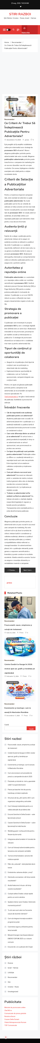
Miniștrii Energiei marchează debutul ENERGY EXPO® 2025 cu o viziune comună (20, 938)
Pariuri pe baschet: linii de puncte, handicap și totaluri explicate (19, 791)
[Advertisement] (20, 73)
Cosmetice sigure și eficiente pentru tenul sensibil (20, 928)
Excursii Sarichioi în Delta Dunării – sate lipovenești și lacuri (21, 816)
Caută (6, 725)
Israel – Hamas (13, 968)
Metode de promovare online (14, 1007)
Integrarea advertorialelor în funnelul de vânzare (21, 841)
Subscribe (26, 33)
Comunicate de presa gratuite (15, 1013)
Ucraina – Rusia (13, 987)
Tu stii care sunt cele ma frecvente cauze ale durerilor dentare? (20, 912)
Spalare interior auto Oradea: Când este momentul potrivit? (21, 903)
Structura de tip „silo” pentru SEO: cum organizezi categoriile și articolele (21, 799)
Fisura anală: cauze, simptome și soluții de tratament (21, 746)
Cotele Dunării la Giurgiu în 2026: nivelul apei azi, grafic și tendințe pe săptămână (19, 668)
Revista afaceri (9, 1016)
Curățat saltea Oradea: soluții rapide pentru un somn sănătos (20, 895)
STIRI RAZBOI (20, 14)
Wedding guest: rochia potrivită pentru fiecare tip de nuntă (21, 832)
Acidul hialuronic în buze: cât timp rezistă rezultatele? (19, 887)
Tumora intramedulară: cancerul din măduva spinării (20, 857)
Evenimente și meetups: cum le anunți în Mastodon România (21, 766)
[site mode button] (8, 30)
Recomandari (9, 119)
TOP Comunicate (10, 1025)
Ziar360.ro (8, 1010)
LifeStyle (11, 972)
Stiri (9, 982)
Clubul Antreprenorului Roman (15, 1022)
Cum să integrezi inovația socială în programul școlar (20, 920)
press (27, 140)
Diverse (10, 963)
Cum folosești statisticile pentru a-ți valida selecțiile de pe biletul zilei (20, 808)
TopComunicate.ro (11, 397)
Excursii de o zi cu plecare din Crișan (20, 947)
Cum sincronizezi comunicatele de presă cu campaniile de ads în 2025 (20, 774)
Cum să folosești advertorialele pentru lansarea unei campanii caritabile (21, 849)
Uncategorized (13, 991)
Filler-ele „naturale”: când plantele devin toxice (21, 866)
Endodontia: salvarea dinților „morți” (20, 872)
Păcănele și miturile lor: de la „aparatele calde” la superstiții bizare (21, 783)
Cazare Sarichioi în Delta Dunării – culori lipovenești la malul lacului (21, 824)
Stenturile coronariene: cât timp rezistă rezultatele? (21, 879)
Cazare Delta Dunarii (11, 1019)
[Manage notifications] (6, 1037)
